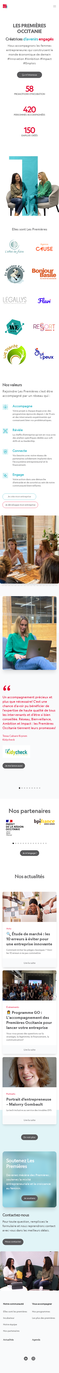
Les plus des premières (43, 1318)
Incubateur (8, 1318)
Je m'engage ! (29, 853)
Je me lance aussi (13, 765)
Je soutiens (29, 1198)
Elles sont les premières (15, 1311)
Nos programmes (41, 1311)
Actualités (8, 1339)
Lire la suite (29, 963)
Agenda (36, 1339)
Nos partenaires (11, 1330)
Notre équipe (10, 1324)
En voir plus (29, 1137)
